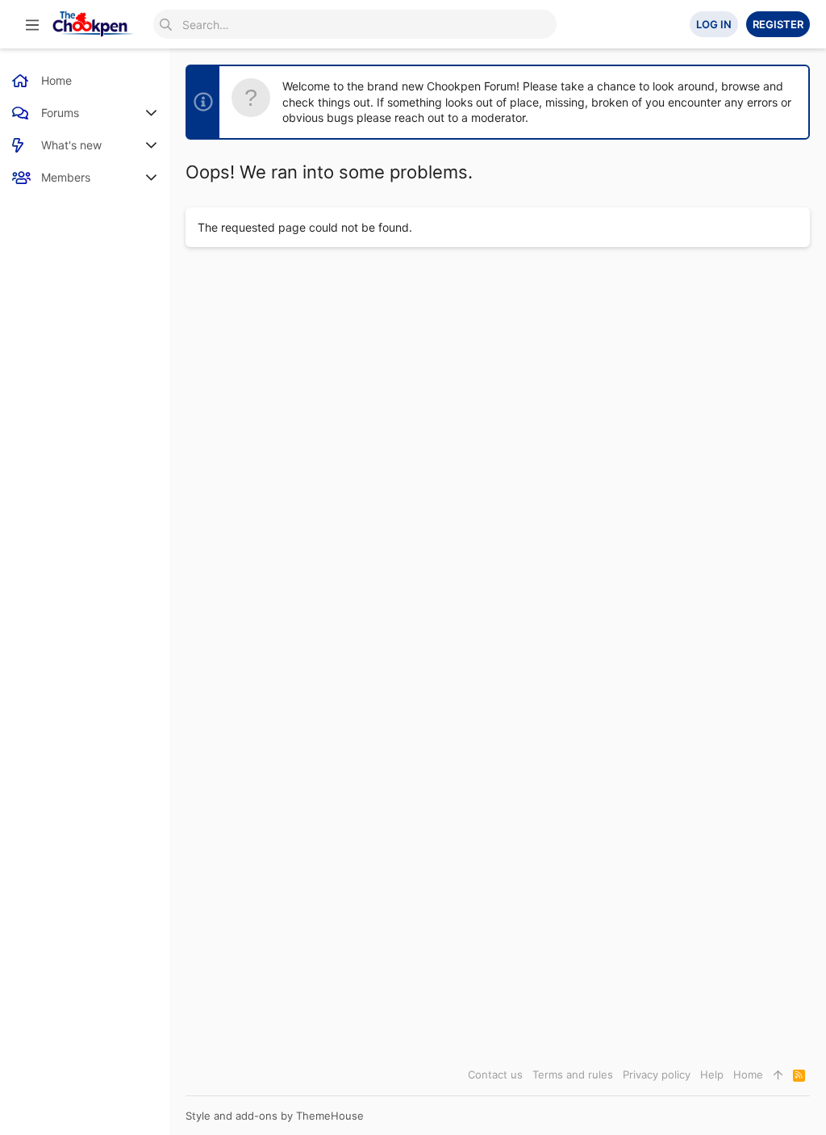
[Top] (778, 1074)
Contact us (495, 1074)
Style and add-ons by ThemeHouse (275, 1115)
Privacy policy (656, 1074)
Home (748, 1074)
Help (712, 1074)
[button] (32, 24)
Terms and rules (572, 1074)
